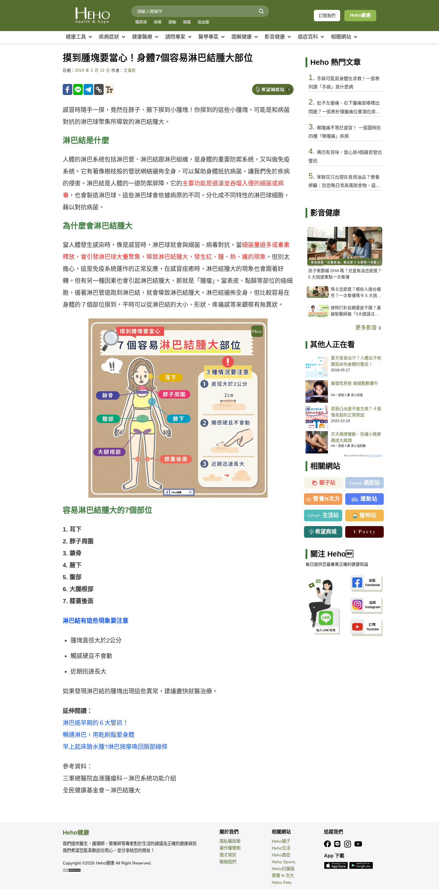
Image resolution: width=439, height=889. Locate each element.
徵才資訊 (228, 855)
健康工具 (76, 37)
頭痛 (187, 22)
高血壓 (203, 22)
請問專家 (175, 37)
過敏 (172, 22)
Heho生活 (281, 848)
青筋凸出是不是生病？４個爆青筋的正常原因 (356, 411)
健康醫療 (142, 37)
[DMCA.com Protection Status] (72, 869)
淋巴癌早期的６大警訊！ (95, 723)
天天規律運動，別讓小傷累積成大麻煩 (356, 437)
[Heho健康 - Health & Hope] (92, 15)
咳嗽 (158, 22)
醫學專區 (208, 37)
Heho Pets (281, 882)
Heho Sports (283, 861)
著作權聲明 (230, 848)
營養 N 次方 (283, 875)
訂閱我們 (327, 15)
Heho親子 (281, 841)
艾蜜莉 (130, 70)
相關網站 (341, 37)
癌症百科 (308, 37)
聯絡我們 (228, 861)
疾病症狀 (109, 37)
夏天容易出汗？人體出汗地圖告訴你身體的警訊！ (356, 361)
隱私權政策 (230, 841)
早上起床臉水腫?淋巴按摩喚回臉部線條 (115, 747)
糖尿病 (141, 22)
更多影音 (366, 328)
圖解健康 (241, 37)
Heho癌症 (281, 855)
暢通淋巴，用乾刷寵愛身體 (98, 735)
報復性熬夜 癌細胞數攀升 (354, 383)
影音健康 (275, 37)
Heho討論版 (283, 868)
